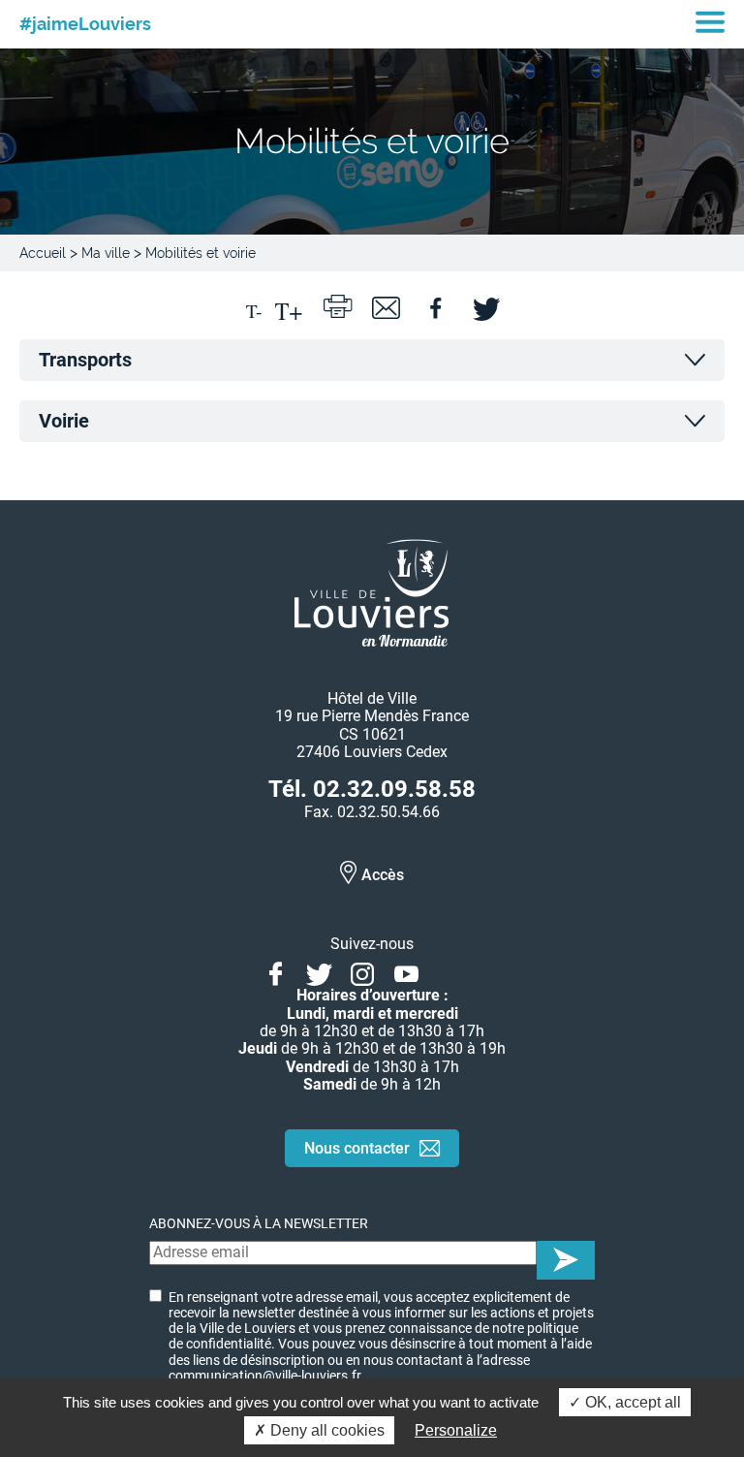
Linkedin (450, 971)
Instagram (363, 971)
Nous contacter (357, 1148)
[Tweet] (483, 305)
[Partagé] (435, 305)
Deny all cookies (325, 1430)
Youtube (406, 971)
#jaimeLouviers (85, 24)
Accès (382, 875)
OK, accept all (631, 1402)
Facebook (276, 971)
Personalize (456, 1430)
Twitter (319, 971)
